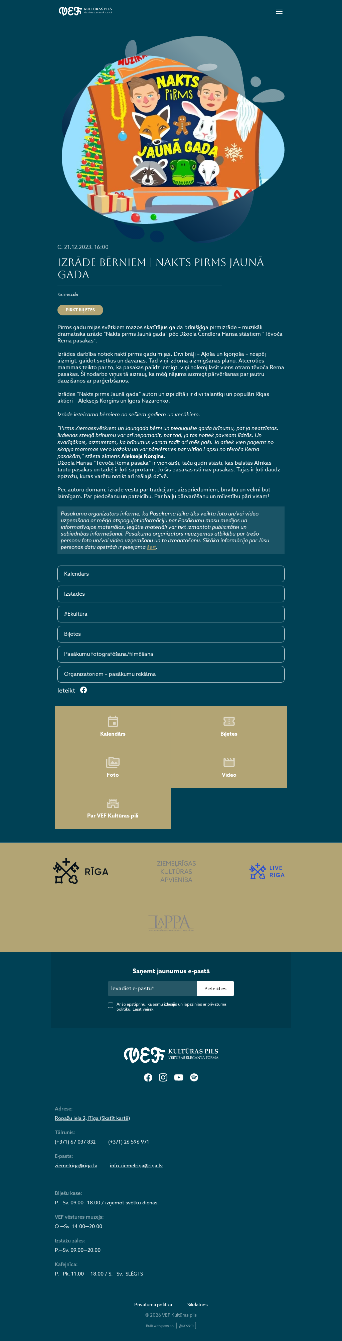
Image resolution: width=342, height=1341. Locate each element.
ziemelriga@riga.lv (76, 1166)
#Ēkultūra (76, 614)
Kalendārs (76, 574)
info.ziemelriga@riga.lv (136, 1166)
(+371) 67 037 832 (75, 1142)
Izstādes (74, 594)
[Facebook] (148, 1077)
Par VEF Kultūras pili (112, 816)
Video (229, 775)
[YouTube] (179, 1077)
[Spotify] (194, 1077)
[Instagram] (163, 1077)
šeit (151, 547)
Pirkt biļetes (80, 310)
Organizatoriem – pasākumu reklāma (110, 674)
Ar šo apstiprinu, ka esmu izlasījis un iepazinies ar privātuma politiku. (171, 1007)
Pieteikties (215, 988)
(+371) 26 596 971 (128, 1142)
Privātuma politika (153, 1304)
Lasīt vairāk (143, 1009)
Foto (113, 775)
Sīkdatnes (197, 1304)
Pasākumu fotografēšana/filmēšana (108, 654)
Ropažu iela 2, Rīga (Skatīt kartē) (92, 1118)
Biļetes (72, 634)
